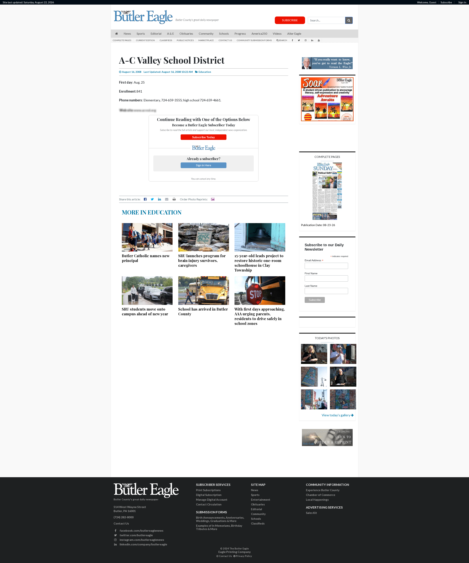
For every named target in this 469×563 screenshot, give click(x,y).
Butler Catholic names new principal (145, 258)
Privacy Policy (243, 556)
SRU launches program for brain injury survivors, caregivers (202, 260)
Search (282, 40)
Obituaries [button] (186, 33)
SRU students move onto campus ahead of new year (145, 311)
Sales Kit (311, 512)
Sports (255, 494)
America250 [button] (259, 33)
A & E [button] (170, 33)
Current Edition (145, 40)
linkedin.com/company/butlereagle (143, 544)
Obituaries (258, 504)
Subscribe (446, 2)
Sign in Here (203, 165)
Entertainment (260, 499)
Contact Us (225, 40)
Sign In (462, 2)
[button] (116, 34)
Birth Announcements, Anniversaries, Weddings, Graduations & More (220, 519)
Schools (256, 518)
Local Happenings (317, 499)
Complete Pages (122, 40)
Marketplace (206, 40)
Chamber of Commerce (320, 494)
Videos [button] (277, 33)
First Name (311, 273)
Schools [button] (224, 33)
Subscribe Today (203, 137)
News (254, 490)
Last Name (311, 285)
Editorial (256, 509)
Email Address (314, 260)
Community (258, 514)
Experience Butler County (322, 490)
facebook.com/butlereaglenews (141, 530)
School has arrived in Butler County (203, 311)
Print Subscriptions (208, 490)
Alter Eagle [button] (294, 33)
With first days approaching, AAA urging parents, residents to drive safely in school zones (259, 316)
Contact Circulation (208, 504)
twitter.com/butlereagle (136, 535)
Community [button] (206, 33)
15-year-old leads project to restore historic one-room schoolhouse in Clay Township (258, 262)
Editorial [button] (156, 33)
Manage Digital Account (211, 499)
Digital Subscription (208, 494)
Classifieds (166, 40)
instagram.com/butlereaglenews (141, 539)
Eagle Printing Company (234, 551)
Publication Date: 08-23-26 (318, 225)
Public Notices (185, 40)
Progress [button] (240, 33)
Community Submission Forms (254, 40)
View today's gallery (336, 415)
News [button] (127, 33)
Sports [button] (141, 33)
